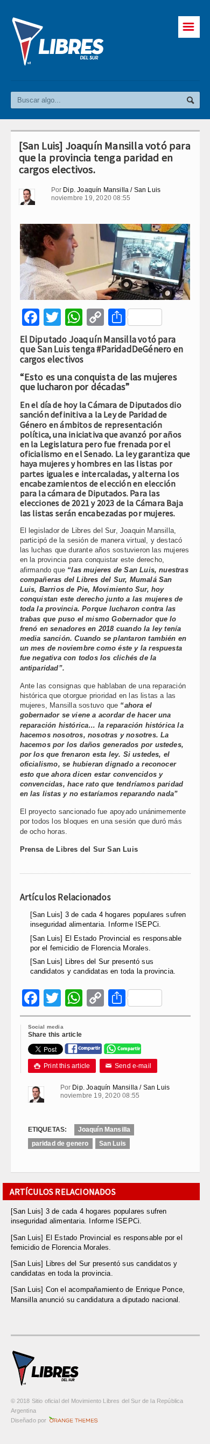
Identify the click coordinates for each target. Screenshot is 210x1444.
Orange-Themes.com (73, 1420)
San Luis (112, 1143)
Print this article (62, 1066)
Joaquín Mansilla (104, 1129)
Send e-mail (129, 1066)
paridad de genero (60, 1143)
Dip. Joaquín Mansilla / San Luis (111, 190)
